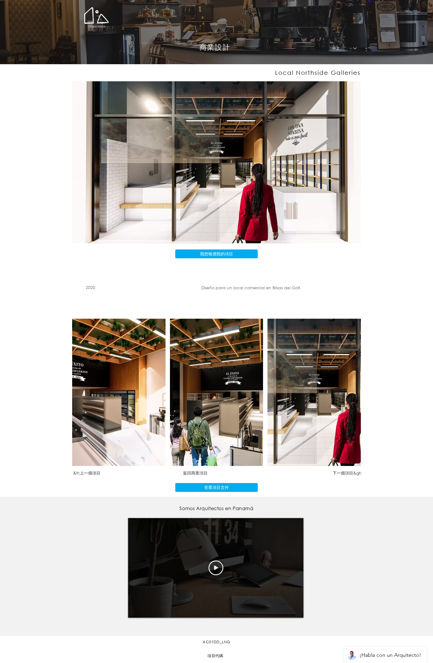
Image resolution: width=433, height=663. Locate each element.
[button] (119, 392)
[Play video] (216, 568)
